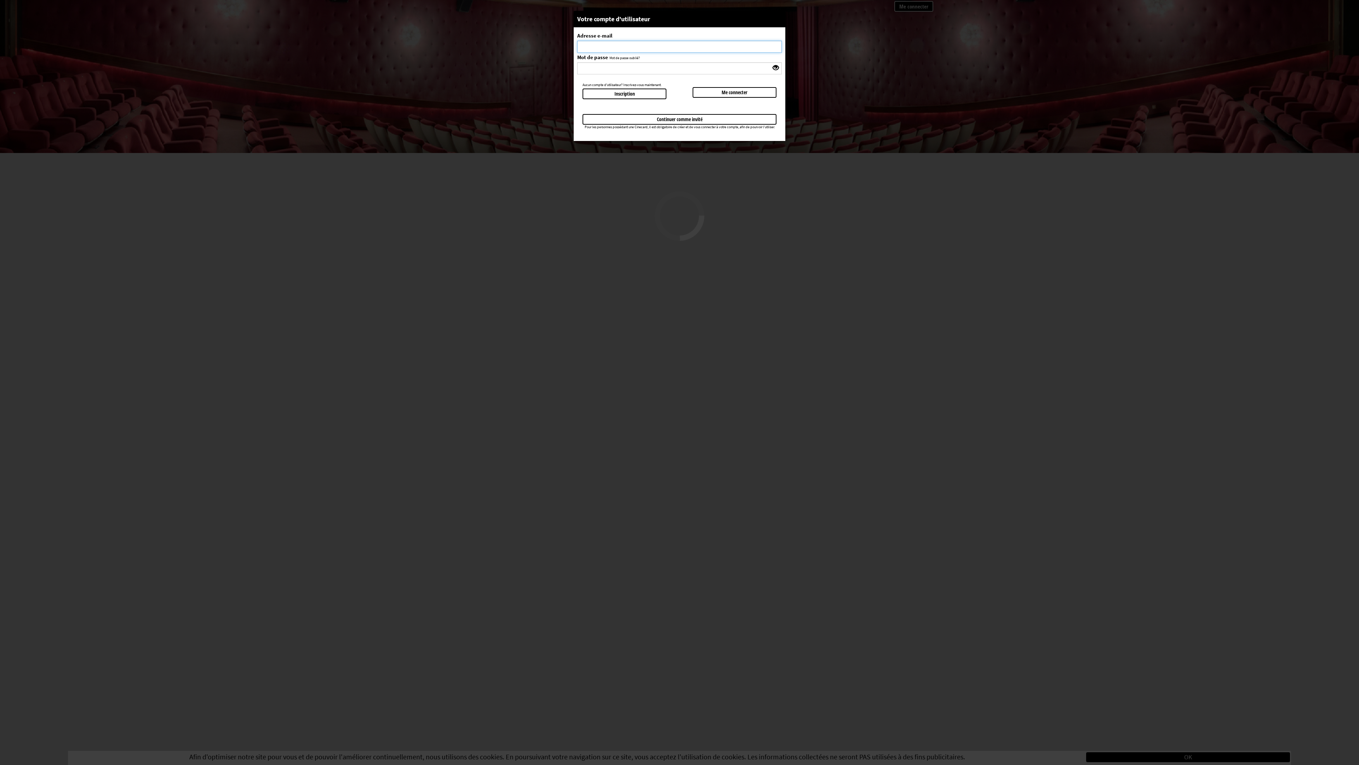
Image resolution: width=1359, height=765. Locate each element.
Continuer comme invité (680, 119)
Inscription (624, 93)
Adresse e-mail (594, 35)
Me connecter (734, 92)
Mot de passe (592, 57)
